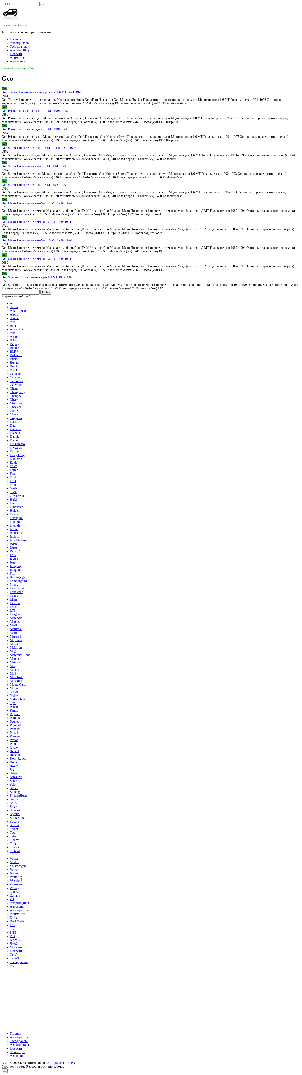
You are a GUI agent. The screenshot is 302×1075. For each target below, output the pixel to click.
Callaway (16, 377)
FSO (13, 481)
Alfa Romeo (18, 310)
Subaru (14, 821)
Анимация (17, 57)
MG (12, 666)
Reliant (14, 751)
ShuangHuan (18, 795)
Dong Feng (17, 455)
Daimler (15, 436)
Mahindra (16, 618)
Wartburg (16, 877)
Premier (15, 736)
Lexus (14, 595)
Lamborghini (18, 581)
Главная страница (14, 68)
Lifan (13, 599)
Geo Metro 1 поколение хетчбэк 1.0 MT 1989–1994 (37, 240)
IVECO (15, 551)
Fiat (12, 473)
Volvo (14, 869)
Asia (13, 325)
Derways (16, 447)
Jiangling (16, 566)
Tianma (15, 840)
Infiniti (14, 529)
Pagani (14, 706)
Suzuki (14, 825)
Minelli (14, 669)
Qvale (14, 747)
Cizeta (14, 414)
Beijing (14, 344)
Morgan (15, 688)
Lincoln (15, 603)
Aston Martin (18, 329)
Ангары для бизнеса (61, 1063)
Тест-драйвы (19, 46)
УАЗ (13, 965)
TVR (13, 854)
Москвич (16, 947)
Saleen (14, 773)
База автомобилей (14, 25)
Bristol (14, 359)
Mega (13, 651)
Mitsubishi (16, 677)
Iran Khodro (18, 540)
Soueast (15, 810)
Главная (15, 39)
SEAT (14, 788)
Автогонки (17, 61)
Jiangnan (15, 570)
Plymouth (16, 725)
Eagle (13, 462)
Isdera (14, 544)
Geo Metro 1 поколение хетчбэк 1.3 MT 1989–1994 (37, 203)
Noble (14, 695)
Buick (14, 366)
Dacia (13, 422)
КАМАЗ (16, 940)
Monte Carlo (18, 684)
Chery (14, 399)
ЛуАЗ (14, 943)
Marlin (14, 625)
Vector (14, 858)
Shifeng (15, 792)
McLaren (16, 647)
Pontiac (15, 729)
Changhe (16, 396)
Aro (12, 322)
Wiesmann (16, 884)
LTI (12, 610)
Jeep (13, 562)
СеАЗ (14, 954)
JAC (13, 555)
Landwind (16, 592)
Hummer (15, 521)
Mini (13, 673)
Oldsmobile (17, 699)
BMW (14, 351)
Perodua (15, 718)
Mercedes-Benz (20, 655)
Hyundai (15, 525)
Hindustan (16, 507)
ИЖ (12, 936)
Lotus (13, 607)
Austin (14, 336)
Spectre (15, 814)
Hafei (13, 499)
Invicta (14, 536)
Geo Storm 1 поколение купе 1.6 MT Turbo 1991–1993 (39, 147)
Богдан (15, 917)
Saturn (14, 780)
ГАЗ (12, 925)
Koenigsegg (17, 577)
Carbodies (16, 381)
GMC (13, 492)
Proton (14, 740)
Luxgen (15, 614)
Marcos (15, 621)
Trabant (15, 851)
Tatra (13, 836)
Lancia (14, 584)
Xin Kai (15, 891)
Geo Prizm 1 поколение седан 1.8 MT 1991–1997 (35, 110)
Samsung (16, 777)
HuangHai (16, 518)
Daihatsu (15, 433)
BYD (13, 370)
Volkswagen (18, 866)
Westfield (16, 880)
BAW (13, 340)
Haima (14, 503)
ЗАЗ (13, 928)
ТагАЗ (14, 958)
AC (12, 303)
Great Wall (17, 496)
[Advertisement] (125, 1000)
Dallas (14, 440)
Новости (16, 54)
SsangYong (17, 817)
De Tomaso (17, 444)
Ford (13, 477)
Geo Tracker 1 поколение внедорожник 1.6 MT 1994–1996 (42, 92)
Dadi (13, 425)
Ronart (14, 762)
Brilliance (16, 355)
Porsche (15, 732)
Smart (13, 806)
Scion (13, 784)
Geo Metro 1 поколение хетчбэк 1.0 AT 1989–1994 (36, 258)
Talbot (14, 829)
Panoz (14, 710)
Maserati (15, 636)
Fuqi (13, 484)
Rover (14, 766)
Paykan (15, 714)
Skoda (14, 799)
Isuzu (13, 547)
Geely (14, 488)
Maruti (14, 632)
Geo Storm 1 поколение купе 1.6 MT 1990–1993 (35, 166)
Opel (13, 703)
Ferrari (14, 470)
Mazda (14, 644)
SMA (13, 803)
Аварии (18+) (19, 50)
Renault (15, 755)
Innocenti (16, 533)
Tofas (13, 843)
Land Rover (17, 588)
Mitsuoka (16, 681)
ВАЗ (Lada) (17, 921)
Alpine (14, 318)
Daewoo (15, 429)
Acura (14, 307)
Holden (15, 510)
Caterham (16, 384)
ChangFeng (17, 392)
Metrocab (16, 662)
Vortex (14, 873)
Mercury (15, 658)
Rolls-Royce (18, 758)
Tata (12, 832)
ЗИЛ (13, 932)
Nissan (14, 692)
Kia (12, 573)
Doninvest (16, 459)
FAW (13, 466)
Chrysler (15, 407)
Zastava (15, 895)
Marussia (16, 629)
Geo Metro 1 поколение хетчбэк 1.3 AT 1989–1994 (36, 221)
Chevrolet (16, 403)
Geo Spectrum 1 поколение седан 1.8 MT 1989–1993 (37, 277)
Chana (14, 388)
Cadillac (15, 373)
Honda (14, 514)
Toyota (14, 847)
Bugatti (14, 362)
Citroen (15, 410)
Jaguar (14, 558)
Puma (13, 743)
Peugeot (15, 721)
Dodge (14, 451)
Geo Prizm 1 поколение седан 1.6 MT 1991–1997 (35, 129)
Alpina (14, 314)
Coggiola (16, 418)
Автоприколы (19, 43)
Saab (13, 769)
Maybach (16, 640)
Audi (13, 333)
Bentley (15, 347)
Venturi (14, 862)
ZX (12, 899)
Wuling (14, 888)
